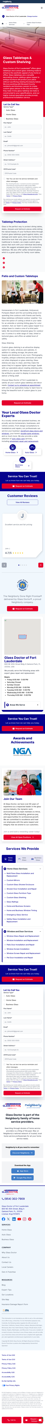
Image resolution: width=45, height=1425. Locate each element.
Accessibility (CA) (8, 1377)
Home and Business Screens (18, 906)
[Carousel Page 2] (20, 565)
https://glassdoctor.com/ (30, 194)
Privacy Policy (17, 196)
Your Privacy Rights (13, 1385)
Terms (8, 196)
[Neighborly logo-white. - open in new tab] (7, 2)
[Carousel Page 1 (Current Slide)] (18, 565)
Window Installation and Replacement (22, 940)
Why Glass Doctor (9, 1252)
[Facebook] (3, 1219)
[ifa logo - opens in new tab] (6, 1310)
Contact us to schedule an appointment (24, 385)
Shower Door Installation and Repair (22, 889)
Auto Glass (10, 110)
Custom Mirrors (13, 880)
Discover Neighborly (20, 1153)
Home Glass (11, 114)
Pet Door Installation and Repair (20, 958)
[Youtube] (19, 1219)
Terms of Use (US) (8, 1355)
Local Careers (7, 1267)
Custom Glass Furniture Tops (19, 893)
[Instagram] (24, 1219)
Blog (3, 1285)
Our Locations (7, 1295)
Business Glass (12, 119)
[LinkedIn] (14, 1219)
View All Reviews (22, 502)
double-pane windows (30, 433)
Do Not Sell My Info (9, 1381)
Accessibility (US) (8, 1372)
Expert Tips (6, 1290)
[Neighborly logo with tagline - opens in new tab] (33, 1106)
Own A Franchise (9, 1272)
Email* (5, 141)
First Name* (7, 123)
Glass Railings (12, 902)
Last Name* (7, 132)
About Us (6, 1257)
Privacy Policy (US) (8, 1364)
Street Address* (9, 160)
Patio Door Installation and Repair (21, 945)
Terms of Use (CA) (8, 1359)
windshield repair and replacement (24, 441)
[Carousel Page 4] (24, 565)
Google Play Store (24, 1178)
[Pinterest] (29, 1219)
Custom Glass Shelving (16, 897)
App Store (24, 1171)
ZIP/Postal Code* (9, 169)
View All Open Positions (21, 837)
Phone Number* (9, 150)
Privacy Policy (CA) (9, 1368)
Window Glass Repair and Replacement (23, 936)
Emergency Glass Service (17, 915)
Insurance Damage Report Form (15, 1304)
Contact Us (6, 1262)
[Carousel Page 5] (26, 565)
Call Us (13, 1420)
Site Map (5, 1299)
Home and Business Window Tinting (22, 910)
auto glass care (18, 439)
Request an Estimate (22, 209)
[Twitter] (8, 1219)
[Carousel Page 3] (22, 565)
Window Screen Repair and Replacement (23, 953)
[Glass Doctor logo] (12, 1106)
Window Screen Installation (18, 949)
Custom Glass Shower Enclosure (20, 884)
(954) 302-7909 (14, 1198)
